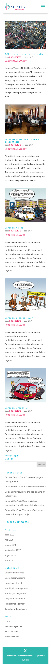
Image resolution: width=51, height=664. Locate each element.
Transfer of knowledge (16, 608)
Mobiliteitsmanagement (15, 61)
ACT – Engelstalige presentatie (24, 54)
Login (7, 621)
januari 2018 (10, 544)
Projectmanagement (15, 603)
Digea (26, 660)
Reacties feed (11, 631)
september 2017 (13, 550)
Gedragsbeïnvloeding (15, 577)
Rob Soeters (15, 57)
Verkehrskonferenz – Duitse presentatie (22, 140)
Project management (15, 598)
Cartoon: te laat (15, 227)
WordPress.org (12, 636)
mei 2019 (9, 539)
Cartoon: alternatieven (19, 317)
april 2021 (9, 534)
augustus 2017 (12, 555)
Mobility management (16, 593)
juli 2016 (9, 560)
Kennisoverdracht (13, 583)
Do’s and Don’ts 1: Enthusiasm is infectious (25, 486)
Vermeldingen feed (14, 626)
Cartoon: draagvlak (16, 407)
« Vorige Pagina (12, 455)
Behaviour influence (14, 572)
